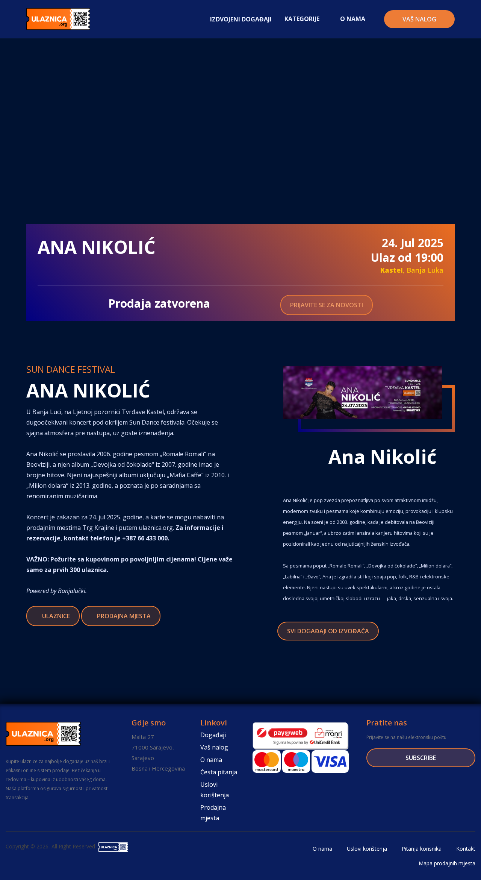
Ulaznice (55, 616)
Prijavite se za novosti (326, 305)
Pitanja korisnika (421, 848)
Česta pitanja (218, 772)
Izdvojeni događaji (241, 19)
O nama (211, 760)
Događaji (213, 735)
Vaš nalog (419, 19)
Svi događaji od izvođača (328, 631)
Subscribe (420, 758)
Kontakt (465, 848)
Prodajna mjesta (123, 616)
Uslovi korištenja (214, 789)
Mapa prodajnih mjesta (446, 863)
